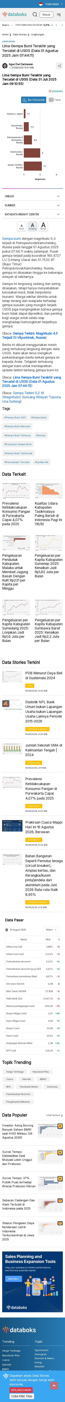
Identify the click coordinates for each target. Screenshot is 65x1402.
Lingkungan (37, 34)
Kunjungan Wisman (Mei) (19, 1043)
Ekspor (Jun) (13, 1028)
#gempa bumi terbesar (18, 435)
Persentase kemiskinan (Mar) (21, 976)
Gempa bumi (11, 238)
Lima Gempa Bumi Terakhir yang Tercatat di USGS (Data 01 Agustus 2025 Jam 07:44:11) (31, 381)
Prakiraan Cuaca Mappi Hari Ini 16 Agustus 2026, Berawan (43, 827)
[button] (51, 4)
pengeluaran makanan (18, 1101)
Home (5, 34)
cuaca (9, 1079)
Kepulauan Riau (41, 1071)
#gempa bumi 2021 (15, 417)
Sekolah (26, 1079)
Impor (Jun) (12, 1035)
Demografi (34, 806)
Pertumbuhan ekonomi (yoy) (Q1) (23, 969)
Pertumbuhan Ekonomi (18, 1094)
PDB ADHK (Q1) (14, 998)
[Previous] (56, 25)
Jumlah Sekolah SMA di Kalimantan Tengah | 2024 (43, 750)
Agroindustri (41, 1350)
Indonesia (52, 1086)
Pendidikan (34, 763)
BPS (8, 1086)
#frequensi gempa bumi (18, 444)
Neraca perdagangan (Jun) (20, 1006)
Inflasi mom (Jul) (15, 954)
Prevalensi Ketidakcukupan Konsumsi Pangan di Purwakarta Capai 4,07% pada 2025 (41, 788)
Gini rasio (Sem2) (15, 983)
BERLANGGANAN (21, 1390)
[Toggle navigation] (59, 14)
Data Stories (20, 34)
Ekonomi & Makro (37, 729)
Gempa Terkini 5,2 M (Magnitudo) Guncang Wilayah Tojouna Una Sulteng (31, 397)
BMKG (43, 1079)
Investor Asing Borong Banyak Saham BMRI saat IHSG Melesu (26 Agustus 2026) (17, 1131)
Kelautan (39, 1366)
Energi (38, 1362)
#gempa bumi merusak (17, 426)
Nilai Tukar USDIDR (16, 991)
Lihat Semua (53, 1115)
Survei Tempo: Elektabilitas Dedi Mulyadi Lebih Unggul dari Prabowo (17, 1158)
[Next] (62, 25)
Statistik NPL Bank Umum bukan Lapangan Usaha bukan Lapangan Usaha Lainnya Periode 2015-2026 (43, 711)
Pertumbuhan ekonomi (18, 961)
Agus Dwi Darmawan (21, 64)
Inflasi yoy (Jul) (14, 946)
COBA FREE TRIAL (21, 1396)
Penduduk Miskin (29, 1086)
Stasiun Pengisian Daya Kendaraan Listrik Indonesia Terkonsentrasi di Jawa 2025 (18, 1231)
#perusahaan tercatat (17, 462)
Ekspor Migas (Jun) (16, 1013)
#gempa (41, 435)
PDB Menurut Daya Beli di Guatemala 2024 (43, 675)
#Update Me (41, 462)
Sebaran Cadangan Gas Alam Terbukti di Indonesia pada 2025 (18, 1204)
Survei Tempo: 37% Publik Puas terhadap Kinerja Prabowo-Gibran (19, 1182)
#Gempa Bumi (39, 417)
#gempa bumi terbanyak (18, 453)
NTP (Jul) (11, 1050)
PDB (30, 685)
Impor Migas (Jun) (15, 1021)
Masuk (46, 14)
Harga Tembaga (14, 1071)
